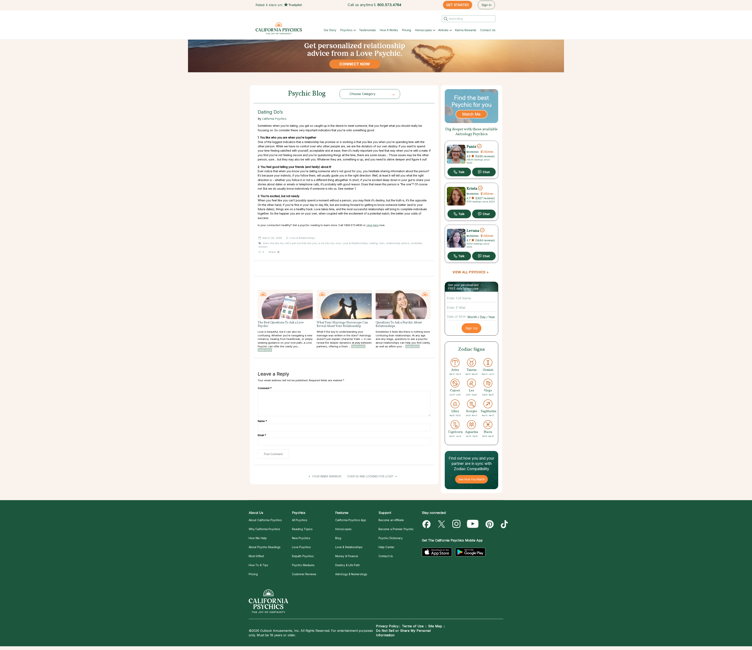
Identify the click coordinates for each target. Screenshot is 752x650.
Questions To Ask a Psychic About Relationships (399, 324)
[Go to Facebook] (427, 524)
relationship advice (397, 243)
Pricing (406, 30)
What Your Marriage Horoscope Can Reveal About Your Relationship (342, 324)
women (263, 246)
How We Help (258, 538)
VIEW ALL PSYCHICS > (470, 272)
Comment (265, 388)
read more (264, 349)
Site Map (435, 626)
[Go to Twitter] (442, 524)
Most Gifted (256, 556)
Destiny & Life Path (347, 565)
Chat (484, 172)
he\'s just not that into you (301, 243)
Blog (338, 538)
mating (373, 243)
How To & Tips (258, 565)
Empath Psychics (303, 556)
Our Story (330, 30)
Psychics (346, 30)
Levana (472, 230)
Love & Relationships (302, 237)
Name (262, 421)
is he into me (326, 243)
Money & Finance (346, 556)
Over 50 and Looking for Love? (370, 476)
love (338, 243)
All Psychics (299, 520)
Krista (471, 188)
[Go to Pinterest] (489, 524)
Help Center (386, 547)
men (381, 243)
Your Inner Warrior (326, 476)
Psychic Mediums (303, 565)
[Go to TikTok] (503, 524)
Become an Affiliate (391, 520)
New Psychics (301, 538)
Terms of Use (413, 626)
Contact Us (487, 30)
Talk (459, 172)
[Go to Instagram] (456, 524)
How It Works (389, 30)
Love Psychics (301, 547)
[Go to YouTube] (473, 524)
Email (262, 435)
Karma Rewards (465, 30)
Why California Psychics (264, 529)
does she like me (273, 243)
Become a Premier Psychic (396, 529)
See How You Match (471, 479)
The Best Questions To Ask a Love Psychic (281, 324)
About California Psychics (265, 520)
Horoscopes (423, 30)
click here (372, 225)
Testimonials (367, 30)
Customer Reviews (304, 574)
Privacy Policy (387, 626)
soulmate (416, 243)
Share (272, 251)
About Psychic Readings (264, 547)
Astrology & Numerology (351, 574)
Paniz (471, 146)
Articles (443, 30)
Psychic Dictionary (391, 538)
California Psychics (274, 118)
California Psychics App (350, 520)
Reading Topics (302, 529)
